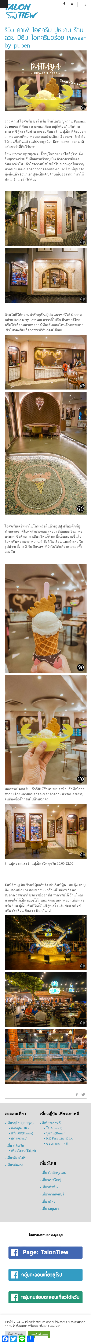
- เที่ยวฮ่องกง (14, 1165)
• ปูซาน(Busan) (54, 1133)
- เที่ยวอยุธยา (49, 1208)
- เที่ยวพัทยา (48, 1201)
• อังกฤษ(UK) (19, 1128)
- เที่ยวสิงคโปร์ (15, 1158)
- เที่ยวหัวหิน (49, 1187)
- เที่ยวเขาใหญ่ (50, 1180)
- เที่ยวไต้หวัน (14, 1145)
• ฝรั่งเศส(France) (21, 1133)
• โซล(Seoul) (53, 1128)
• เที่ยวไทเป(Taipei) (22, 1150)
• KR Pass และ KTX (58, 1138)
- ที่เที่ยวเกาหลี (50, 1123)
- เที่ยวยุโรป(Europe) (19, 1123)
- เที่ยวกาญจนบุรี (52, 1194)
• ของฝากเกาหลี (56, 1143)
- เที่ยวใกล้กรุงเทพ (53, 1172)
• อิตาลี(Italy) (18, 1138)
